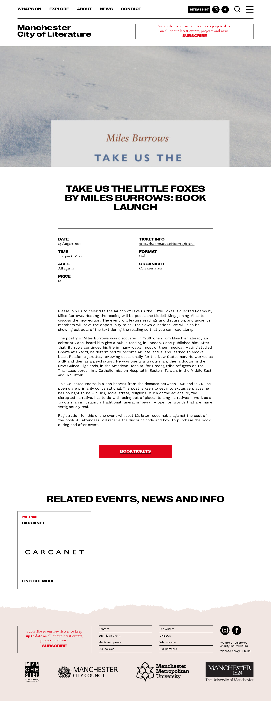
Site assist (199, 9)
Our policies (106, 649)
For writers (166, 629)
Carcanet (33, 522)
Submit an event (109, 635)
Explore (59, 8)
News (106, 8)
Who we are (167, 642)
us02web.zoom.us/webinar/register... (166, 243)
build (247, 651)
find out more (38, 580)
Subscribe (194, 35)
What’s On (29, 8)
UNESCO (165, 635)
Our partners (168, 649)
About (84, 8)
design (236, 651)
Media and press (110, 642)
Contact (131, 8)
